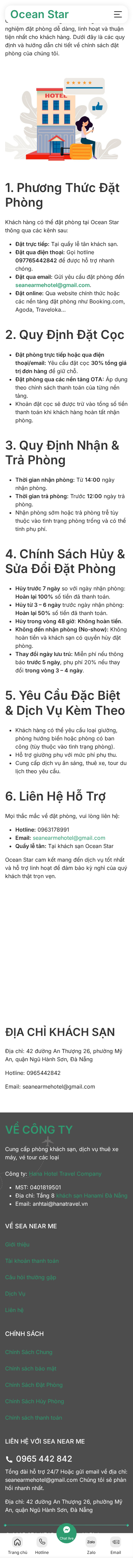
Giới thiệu (17, 1244)
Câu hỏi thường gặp (30, 1277)
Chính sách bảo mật (30, 1368)
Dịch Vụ (15, 1293)
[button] (118, 14)
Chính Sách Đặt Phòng (34, 1384)
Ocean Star (39, 14)
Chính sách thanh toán (33, 1417)
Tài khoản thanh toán (32, 1260)
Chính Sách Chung (29, 1352)
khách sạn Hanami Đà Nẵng (92, 1195)
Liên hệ (14, 1310)
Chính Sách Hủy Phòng (34, 1401)
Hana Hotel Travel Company (65, 1173)
